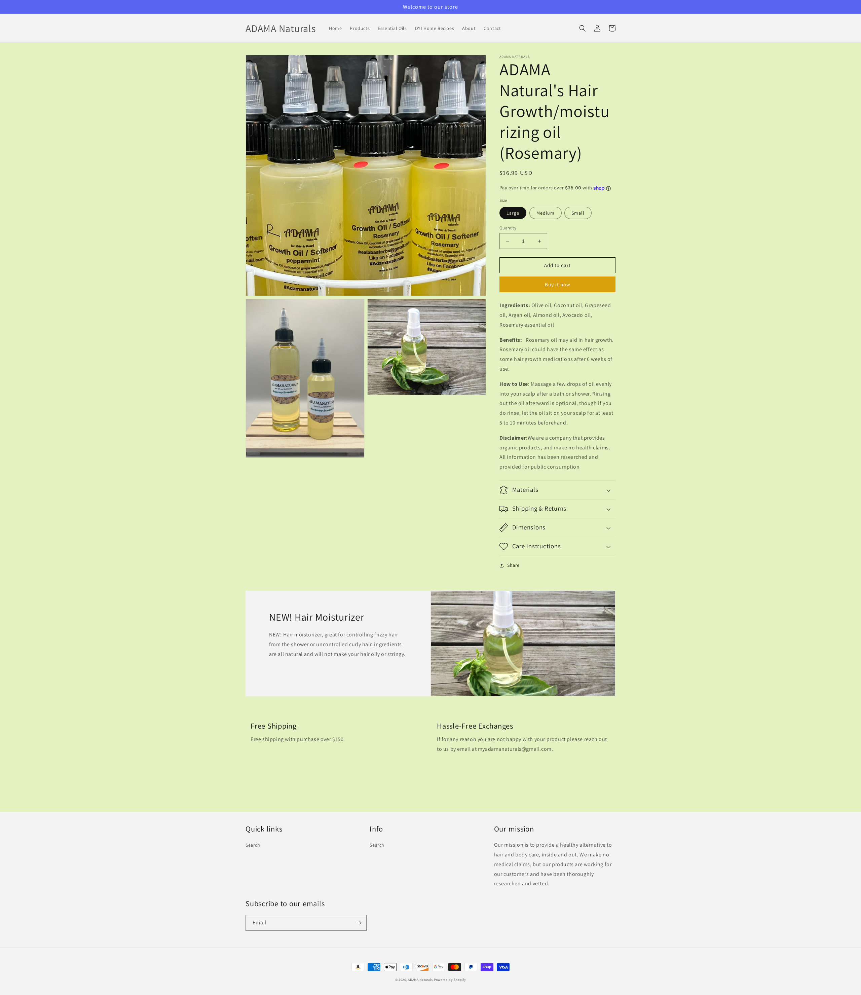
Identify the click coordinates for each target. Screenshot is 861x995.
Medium (545, 213)
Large (513, 213)
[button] (582, 28)
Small (578, 213)
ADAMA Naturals (420, 980)
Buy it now (557, 284)
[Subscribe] (358, 923)
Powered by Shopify (450, 980)
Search (253, 845)
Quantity (507, 228)
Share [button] (513, 565)
